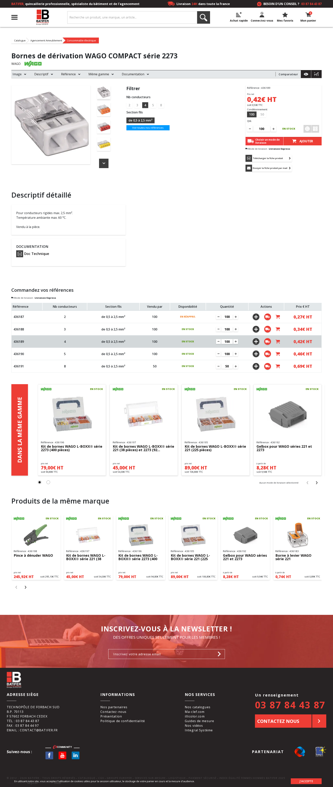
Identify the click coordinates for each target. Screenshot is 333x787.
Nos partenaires (113, 707)
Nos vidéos (194, 725)
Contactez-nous (113, 712)
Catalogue (20, 40)
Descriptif (41, 74)
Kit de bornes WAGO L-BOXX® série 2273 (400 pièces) (71, 448)
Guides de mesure (199, 721)
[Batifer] (42, 17)
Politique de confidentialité (122, 721)
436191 (18, 366)
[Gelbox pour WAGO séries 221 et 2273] (287, 414)
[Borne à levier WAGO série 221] (297, 535)
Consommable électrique (81, 40)
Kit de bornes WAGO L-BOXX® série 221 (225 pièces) (215, 448)
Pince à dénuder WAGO (33, 556)
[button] (39, 482)
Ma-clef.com (194, 712)
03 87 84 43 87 (311, 4)
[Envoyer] (220, 654)
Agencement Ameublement (46, 40)
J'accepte (306, 781)
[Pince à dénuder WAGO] (36, 535)
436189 (18, 341)
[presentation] (307, 482)
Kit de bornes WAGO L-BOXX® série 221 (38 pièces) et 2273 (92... (143, 448)
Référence (68, 74)
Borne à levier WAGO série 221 (293, 557)
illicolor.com (195, 716)
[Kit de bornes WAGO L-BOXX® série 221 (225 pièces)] (216, 414)
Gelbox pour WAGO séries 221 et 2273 (284, 448)
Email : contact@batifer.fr (32, 730)
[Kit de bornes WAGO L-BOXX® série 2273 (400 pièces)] (72, 414)
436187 (18, 317)
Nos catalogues (197, 707)
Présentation (111, 716)
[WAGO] (33, 63)
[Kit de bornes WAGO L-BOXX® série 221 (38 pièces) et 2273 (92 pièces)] (144, 414)
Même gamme (98, 74)
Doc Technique (36, 253)
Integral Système (199, 730)
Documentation (133, 74)
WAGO (16, 64)
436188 (18, 329)
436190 (18, 354)
